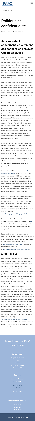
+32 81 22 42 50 (17, 385)
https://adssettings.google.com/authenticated (15, 249)
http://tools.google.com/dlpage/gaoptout (14, 214)
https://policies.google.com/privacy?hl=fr (14, 319)
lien (31, 221)
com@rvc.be (17, 345)
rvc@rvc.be (17, 388)
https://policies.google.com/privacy (12, 244)
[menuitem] (8, 10)
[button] (31, 3)
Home (3, 32)
